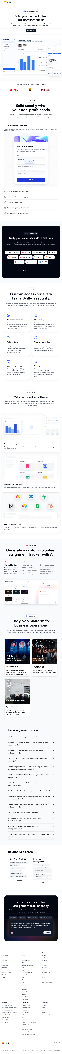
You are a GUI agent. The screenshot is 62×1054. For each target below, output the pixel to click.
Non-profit (24, 992)
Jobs (43, 1010)
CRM (23, 967)
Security (43, 1050)
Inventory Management (27, 965)
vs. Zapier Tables (46, 972)
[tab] (31, 156)
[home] (8, 2)
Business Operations (27, 975)
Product (24, 987)
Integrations (4, 967)
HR (22, 984)
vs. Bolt (44, 977)
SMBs (23, 977)
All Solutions (25, 999)
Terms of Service (25, 1050)
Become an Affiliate (47, 1015)
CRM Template (5, 1017)
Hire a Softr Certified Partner (29, 1022)
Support (44, 1012)
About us (44, 1005)
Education (24, 989)
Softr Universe (25, 1012)
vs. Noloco (44, 965)
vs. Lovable (44, 975)
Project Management (27, 970)
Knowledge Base (26, 960)
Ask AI (3, 970)
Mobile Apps (5, 965)
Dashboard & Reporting (27, 972)
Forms (3, 962)
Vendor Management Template (9, 1012)
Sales (23, 982)
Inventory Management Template (10, 1007)
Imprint (49, 1050)
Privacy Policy (35, 1050)
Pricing (43, 1007)
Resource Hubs (25, 1019)
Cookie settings (57, 1050)
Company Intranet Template (8, 1010)
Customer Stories (26, 1005)
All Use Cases (25, 996)
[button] (55, 2)
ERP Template (5, 1019)
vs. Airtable (44, 970)
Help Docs (24, 1010)
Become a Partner (26, 1024)
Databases (4, 958)
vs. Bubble (44, 967)
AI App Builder (5, 955)
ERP (23, 962)
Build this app (31, 30)
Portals (23, 955)
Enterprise (24, 994)
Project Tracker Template (8, 1015)
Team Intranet (25, 958)
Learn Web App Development (29, 1034)
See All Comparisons (47, 982)
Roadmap (4, 977)
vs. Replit (44, 979)
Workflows (4, 960)
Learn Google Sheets (27, 1029)
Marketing (24, 979)
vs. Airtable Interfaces (47, 958)
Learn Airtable (25, 1027)
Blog (23, 1017)
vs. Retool (44, 962)
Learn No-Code (25, 1032)
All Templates (5, 1022)
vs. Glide (44, 955)
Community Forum (26, 1007)
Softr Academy (25, 1015)
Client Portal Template (7, 1005)
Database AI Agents (6, 972)
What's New (4, 975)
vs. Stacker (44, 960)
